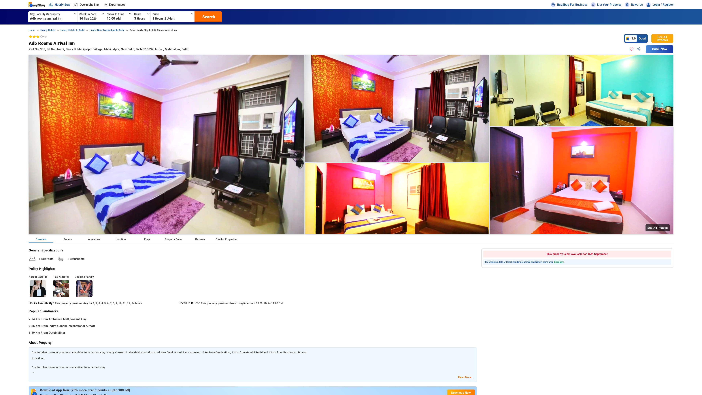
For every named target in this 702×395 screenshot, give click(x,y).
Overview (41, 239)
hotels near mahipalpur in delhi (107, 30)
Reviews (200, 239)
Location (121, 239)
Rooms (68, 239)
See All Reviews (662, 38)
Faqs (147, 239)
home (32, 30)
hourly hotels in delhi (72, 30)
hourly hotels (47, 30)
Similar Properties (226, 239)
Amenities (94, 239)
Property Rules (173, 239)
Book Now (659, 49)
